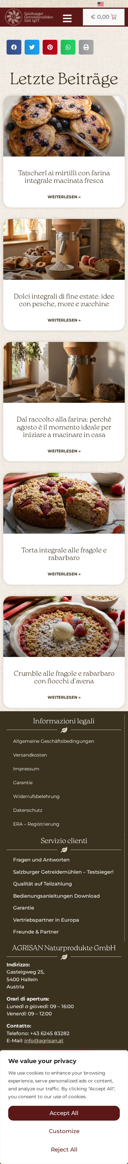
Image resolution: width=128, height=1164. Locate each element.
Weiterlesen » (64, 196)
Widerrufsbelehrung (36, 796)
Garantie (22, 783)
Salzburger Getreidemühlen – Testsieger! (63, 872)
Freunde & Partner (36, 932)
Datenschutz (27, 810)
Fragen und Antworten (41, 860)
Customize (64, 1131)
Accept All (64, 1113)
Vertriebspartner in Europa (46, 920)
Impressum (26, 769)
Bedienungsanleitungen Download (56, 896)
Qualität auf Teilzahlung (42, 884)
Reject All (64, 1149)
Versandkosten (30, 755)
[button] (14, 47)
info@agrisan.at (43, 1040)
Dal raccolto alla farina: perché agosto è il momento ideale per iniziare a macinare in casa (64, 427)
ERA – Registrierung (36, 824)
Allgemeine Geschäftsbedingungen (53, 741)
